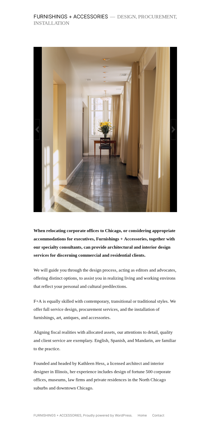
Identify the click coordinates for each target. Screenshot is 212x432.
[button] (37, 129)
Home (142, 415)
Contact (158, 415)
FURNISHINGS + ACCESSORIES (71, 16)
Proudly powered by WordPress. (108, 415)
